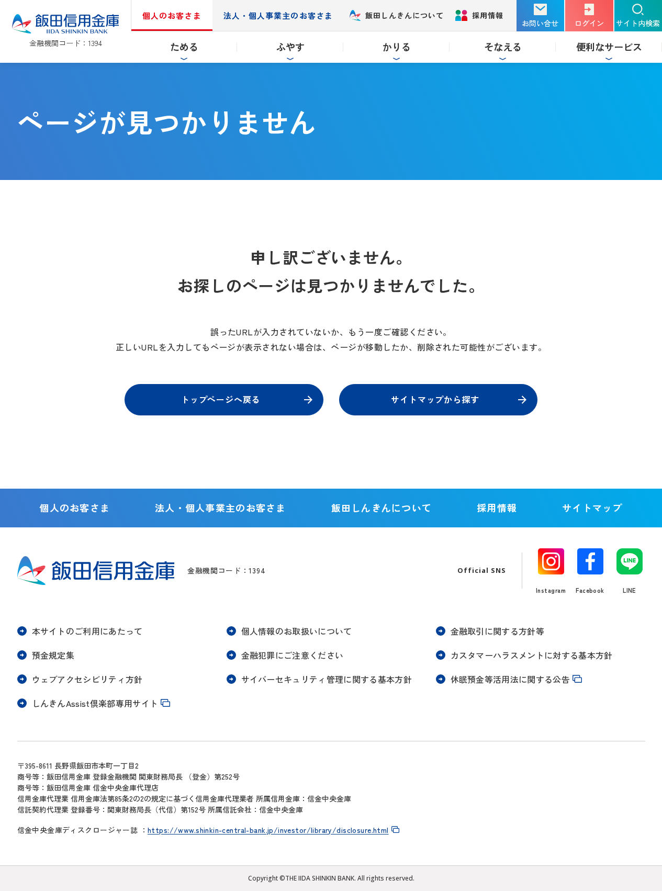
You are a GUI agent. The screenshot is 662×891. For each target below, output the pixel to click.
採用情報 (487, 20)
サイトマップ (592, 507)
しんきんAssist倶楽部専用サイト (95, 703)
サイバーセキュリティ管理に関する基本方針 (326, 679)
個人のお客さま (171, 15)
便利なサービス (609, 46)
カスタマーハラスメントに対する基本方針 (532, 655)
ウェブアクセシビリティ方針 (87, 679)
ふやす (290, 46)
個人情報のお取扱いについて (296, 631)
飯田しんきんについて (404, 15)
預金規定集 (53, 655)
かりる (397, 46)
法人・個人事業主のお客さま (278, 15)
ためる (184, 46)
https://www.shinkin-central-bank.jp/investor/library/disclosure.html (268, 830)
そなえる (503, 46)
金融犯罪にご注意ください (292, 655)
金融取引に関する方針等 (498, 631)
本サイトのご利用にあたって (87, 631)
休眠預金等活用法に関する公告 (510, 679)
